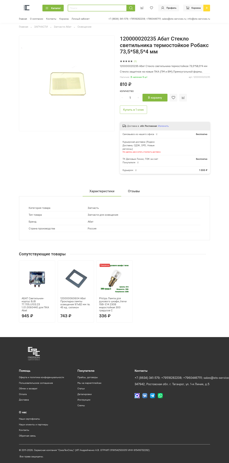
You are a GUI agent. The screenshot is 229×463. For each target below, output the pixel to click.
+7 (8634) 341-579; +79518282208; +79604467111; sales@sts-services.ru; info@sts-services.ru (159, 18)
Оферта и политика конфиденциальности (41, 377)
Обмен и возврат (28, 388)
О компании (36, 18)
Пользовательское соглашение (36, 382)
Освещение (84, 26)
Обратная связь (27, 435)
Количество (127, 91)
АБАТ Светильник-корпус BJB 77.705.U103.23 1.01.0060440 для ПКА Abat (35, 304)
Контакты (51, 18)
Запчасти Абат (62, 26)
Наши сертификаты (29, 418)
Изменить (163, 125)
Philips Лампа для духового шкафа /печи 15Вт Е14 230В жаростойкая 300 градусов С (113, 304)
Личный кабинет (81, 18)
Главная (23, 18)
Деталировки (84, 394)
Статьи (81, 388)
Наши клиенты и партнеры (33, 424)
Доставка (24, 399)
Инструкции (83, 399)
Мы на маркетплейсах (89, 382)
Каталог (56, 8)
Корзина (64, 18)
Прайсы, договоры (87, 377)
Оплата (23, 394)
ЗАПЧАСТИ (41, 26)
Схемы (81, 405)
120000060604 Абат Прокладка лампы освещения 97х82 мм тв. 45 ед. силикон (75, 303)
